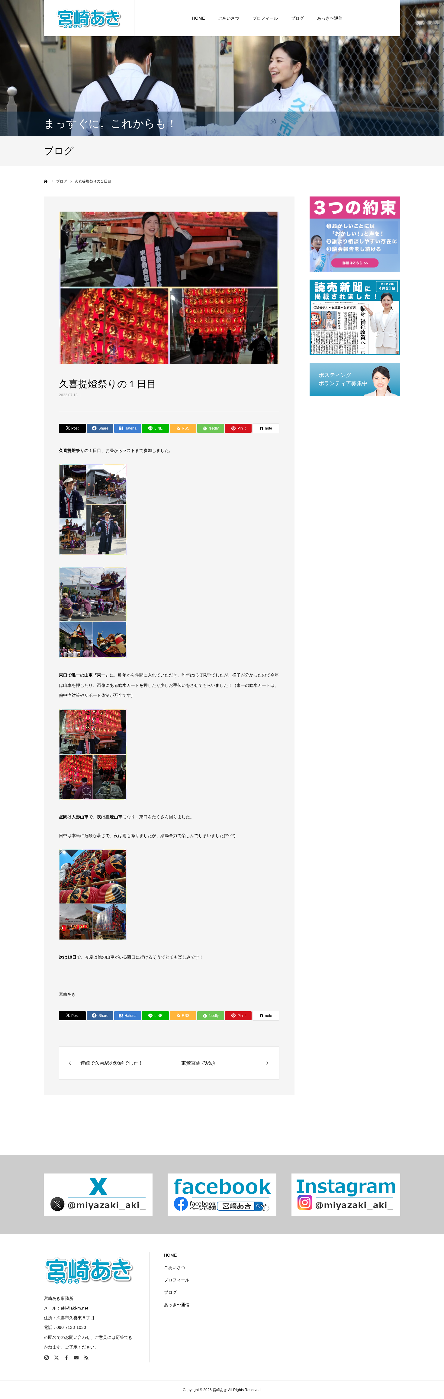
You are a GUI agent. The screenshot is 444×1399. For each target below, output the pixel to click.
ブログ (297, 18)
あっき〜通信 (330, 18)
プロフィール (265, 18)
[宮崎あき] (89, 18)
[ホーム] (46, 181)
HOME (198, 18)
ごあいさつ (228, 18)
